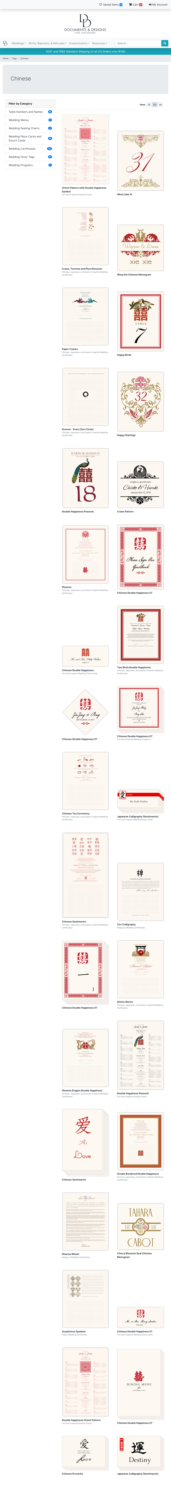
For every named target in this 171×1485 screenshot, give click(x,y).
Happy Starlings (126, 435)
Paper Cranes (70, 349)
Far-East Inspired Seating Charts (77, 194)
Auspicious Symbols (74, 1331)
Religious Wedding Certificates (131, 927)
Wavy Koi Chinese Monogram (134, 274)
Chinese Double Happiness (78, 670)
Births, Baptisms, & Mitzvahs (46, 43)
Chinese (24, 58)
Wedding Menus (19, 120)
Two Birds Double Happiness (134, 667)
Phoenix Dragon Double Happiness (82, 1090)
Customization (78, 43)
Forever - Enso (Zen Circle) (78, 429)
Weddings (18, 43)
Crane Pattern (125, 511)
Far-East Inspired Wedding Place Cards (80, 673)
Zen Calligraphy (126, 924)
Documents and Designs (85, 24)
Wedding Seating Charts (24, 128)
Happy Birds (124, 354)
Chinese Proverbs (72, 1473)
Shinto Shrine (125, 1001)
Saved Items (112, 4)
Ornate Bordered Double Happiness (138, 1173)
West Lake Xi (124, 194)
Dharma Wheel (70, 1254)
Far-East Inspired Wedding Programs (133, 739)
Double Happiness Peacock (78, 511)
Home (6, 58)
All (160, 104)
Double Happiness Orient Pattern (81, 1420)
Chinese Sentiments (74, 921)
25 (149, 104)
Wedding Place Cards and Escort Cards (25, 138)
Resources (98, 43)
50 (154, 104)
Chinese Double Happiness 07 (134, 592)
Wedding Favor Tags (22, 157)
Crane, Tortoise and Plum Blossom (82, 268)
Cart (136, 4)
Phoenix (66, 587)
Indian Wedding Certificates (74, 1335)
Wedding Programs (21, 165)
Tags (14, 58)
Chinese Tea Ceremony (76, 813)
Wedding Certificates (22, 148)
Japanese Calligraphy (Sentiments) (137, 816)
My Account (159, 4)
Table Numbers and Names (26, 111)
